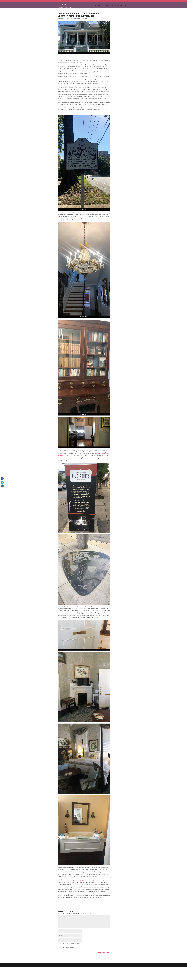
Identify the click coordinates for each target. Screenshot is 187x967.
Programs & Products (115, 5)
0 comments (84, 18)
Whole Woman (98, 5)
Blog (125, 5)
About (91, 5)
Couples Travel (76, 18)
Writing (106, 5)
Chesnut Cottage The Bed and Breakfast (79, 879)
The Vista (75, 880)
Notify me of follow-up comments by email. (69, 943)
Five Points (82, 880)
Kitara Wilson (62, 18)
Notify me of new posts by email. (67, 947)
